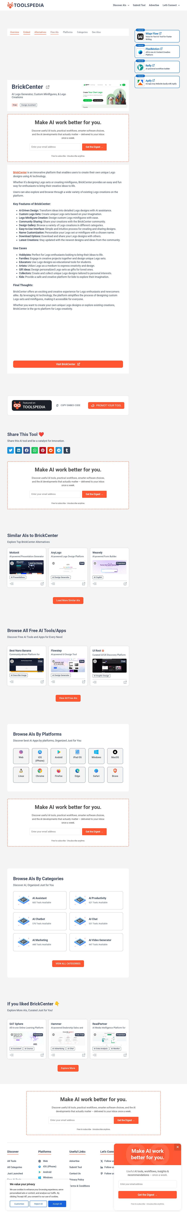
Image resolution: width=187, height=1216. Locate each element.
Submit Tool (139, 5)
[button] (68, 405)
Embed (26, 32)
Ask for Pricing (36, 563)
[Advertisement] (68, 57)
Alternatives (40, 32)
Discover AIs (119, 5)
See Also (96, 32)
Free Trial (80, 1035)
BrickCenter (20, 172)
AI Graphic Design (101, 676)
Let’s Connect (170, 5)
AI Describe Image (18, 675)
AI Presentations (18, 577)
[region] (38, 1194)
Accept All (57, 1204)
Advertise (154, 5)
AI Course (29, 1048)
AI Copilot (98, 577)
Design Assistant (28, 105)
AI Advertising (58, 1048)
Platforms (68, 32)
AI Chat (70, 1048)
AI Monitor (115, 1048)
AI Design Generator (60, 577)
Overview (14, 32)
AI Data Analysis (101, 1048)
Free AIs (55, 32)
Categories (82, 32)
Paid (82, 563)
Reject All (38, 1204)
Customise (19, 1204)
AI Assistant (16, 1048)
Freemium (121, 563)
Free (15, 105)
